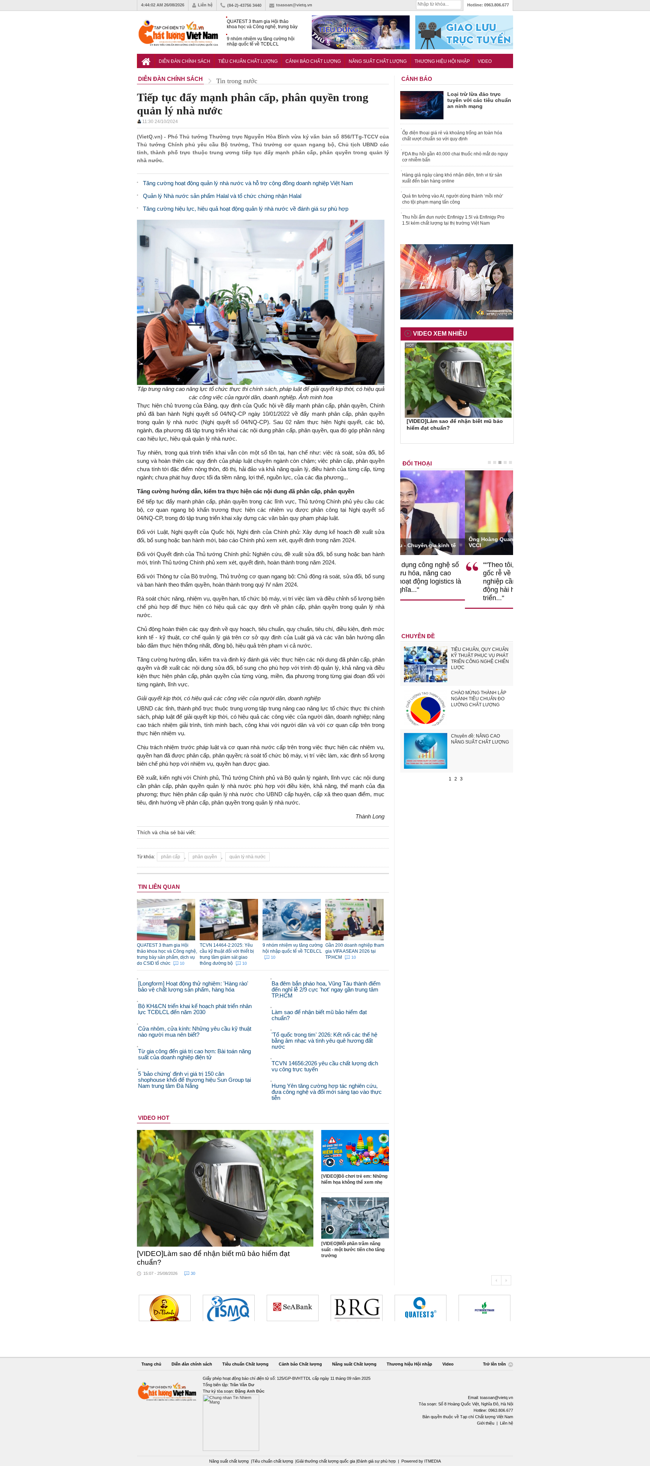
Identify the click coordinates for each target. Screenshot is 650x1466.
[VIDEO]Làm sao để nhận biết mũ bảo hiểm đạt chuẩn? (213, 1258)
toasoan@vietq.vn (294, 5)
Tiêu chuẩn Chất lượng (248, 61)
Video (485, 61)
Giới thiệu (485, 1423)
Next (506, 1280)
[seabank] (229, 1308)
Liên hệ (205, 5)
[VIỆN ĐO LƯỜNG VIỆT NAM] (484, 1308)
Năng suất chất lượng (229, 1461)
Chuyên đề (418, 636)
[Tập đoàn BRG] (293, 1308)
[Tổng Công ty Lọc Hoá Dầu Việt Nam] (420, 1308)
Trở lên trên (495, 1364)
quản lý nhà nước (247, 856)
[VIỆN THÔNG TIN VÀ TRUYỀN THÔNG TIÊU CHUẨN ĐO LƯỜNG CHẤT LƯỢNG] (165, 1308)
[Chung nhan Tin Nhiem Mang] (325, 1413)
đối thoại (417, 463)
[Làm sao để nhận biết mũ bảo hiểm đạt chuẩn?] (225, 1188)
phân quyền (205, 856)
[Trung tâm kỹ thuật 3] (357, 1308)
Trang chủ (151, 1364)
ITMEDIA (432, 1461)
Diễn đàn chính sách (184, 61)
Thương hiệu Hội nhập (442, 61)
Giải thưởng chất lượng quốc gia (326, 1461)
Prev (496, 1280)
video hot (153, 1118)
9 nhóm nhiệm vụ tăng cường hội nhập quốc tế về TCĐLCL (261, 41)
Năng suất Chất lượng (378, 61)
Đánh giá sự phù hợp (376, 1461)
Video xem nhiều (440, 333)
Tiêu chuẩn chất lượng (272, 1461)
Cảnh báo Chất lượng (313, 61)
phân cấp (170, 856)
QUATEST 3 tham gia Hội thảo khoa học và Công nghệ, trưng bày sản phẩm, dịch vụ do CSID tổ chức (263, 24)
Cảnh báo (416, 79)
